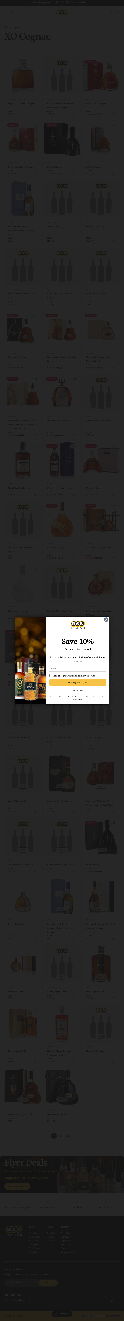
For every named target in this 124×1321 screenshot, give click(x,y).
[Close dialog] (106, 620)
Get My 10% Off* (78, 682)
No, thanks (78, 690)
